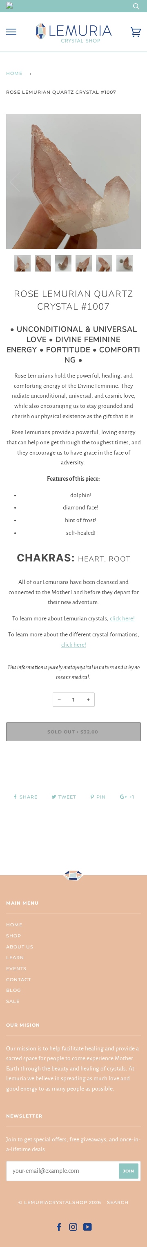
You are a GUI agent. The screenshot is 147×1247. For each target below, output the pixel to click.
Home (14, 73)
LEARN (15, 957)
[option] (73, 181)
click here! (122, 619)
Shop (13, 936)
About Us (19, 947)
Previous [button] (20, 181)
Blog (13, 990)
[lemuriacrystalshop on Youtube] (87, 1228)
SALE (13, 1001)
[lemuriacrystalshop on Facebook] (59, 1228)
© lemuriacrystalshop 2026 (59, 1202)
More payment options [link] (73, 776)
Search (118, 1202)
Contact (18, 979)
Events (16, 968)
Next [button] (126, 181)
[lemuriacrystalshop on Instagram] (73, 1228)
